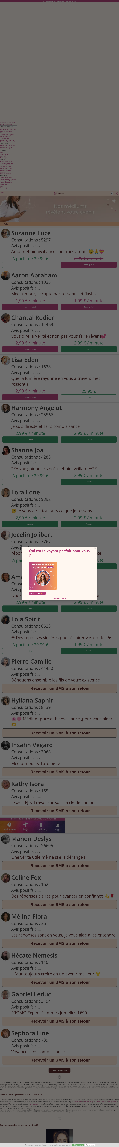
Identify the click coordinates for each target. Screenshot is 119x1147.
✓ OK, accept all (78, 1145)
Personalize (90, 1145)
